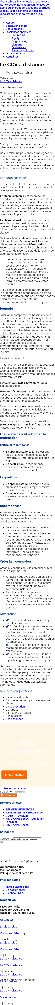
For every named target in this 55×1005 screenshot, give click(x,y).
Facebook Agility (10, 906)
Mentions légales (10, 869)
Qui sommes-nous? (12, 866)
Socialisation (8, 997)
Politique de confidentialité (16, 873)
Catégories (6, 838)
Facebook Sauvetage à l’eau (17, 912)
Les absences (14, 718)
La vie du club (8, 926)
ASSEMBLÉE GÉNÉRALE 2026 (24, 812)
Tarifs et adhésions (17, 886)
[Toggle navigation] (1, 17)
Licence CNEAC (15, 892)
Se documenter (15, 889)
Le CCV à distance (11, 81)
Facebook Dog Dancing (14, 909)
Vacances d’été (9, 949)
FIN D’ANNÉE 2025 (17, 824)
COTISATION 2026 (17, 815)
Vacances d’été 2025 (12, 933)
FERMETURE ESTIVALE (20, 809)
